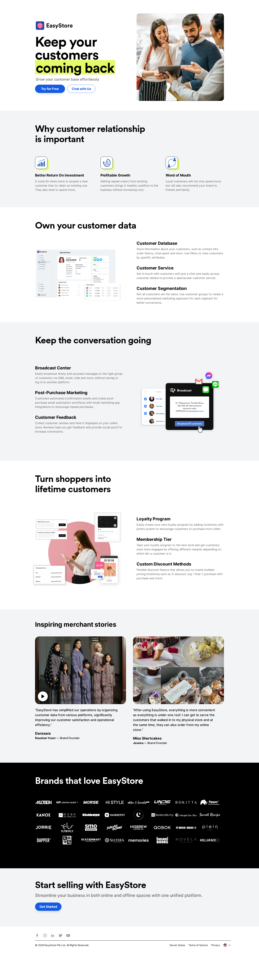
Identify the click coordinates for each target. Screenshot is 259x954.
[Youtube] (68, 935)
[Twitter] (60, 935)
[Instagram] (45, 935)
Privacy (215, 945)
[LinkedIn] (53, 935)
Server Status (177, 945)
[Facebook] (37, 935)
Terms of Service (198, 945)
